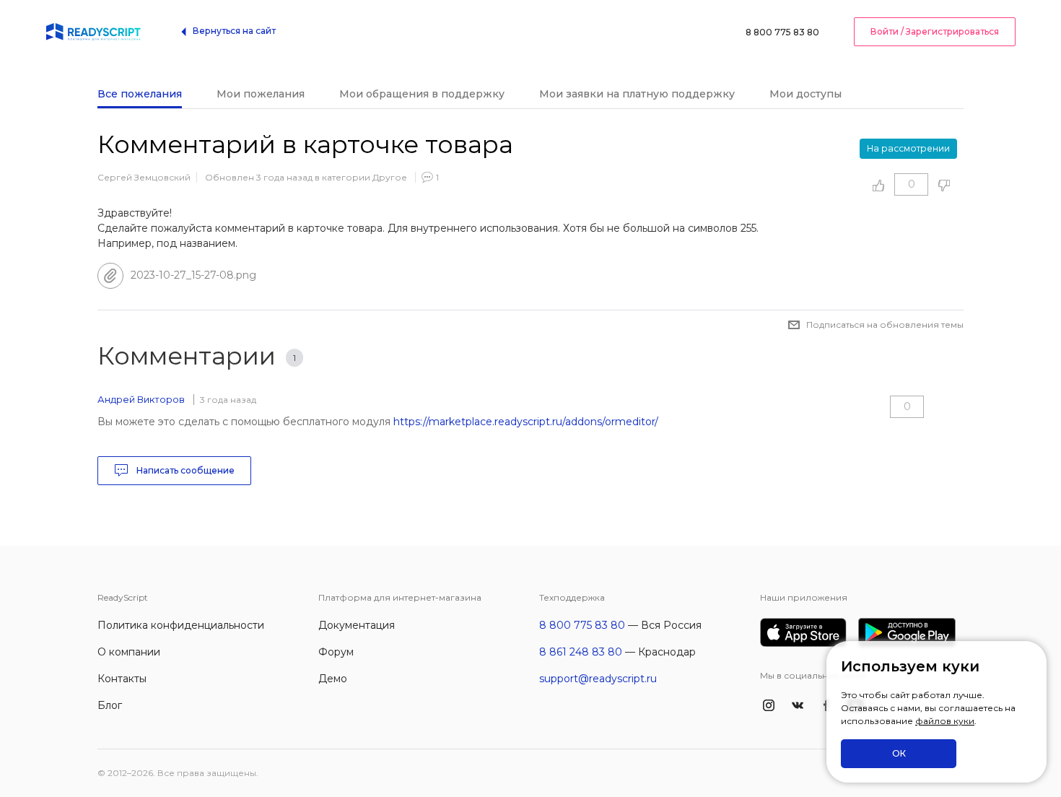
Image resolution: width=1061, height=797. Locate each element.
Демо (332, 678)
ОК (899, 753)
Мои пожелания (261, 93)
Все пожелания (139, 93)
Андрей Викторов (141, 399)
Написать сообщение (184, 470)
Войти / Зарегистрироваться (934, 31)
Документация (356, 625)
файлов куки (944, 720)
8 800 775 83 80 (782, 32)
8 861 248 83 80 (580, 651)
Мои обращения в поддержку (422, 93)
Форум (336, 651)
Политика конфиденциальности (180, 625)
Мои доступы (805, 93)
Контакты (122, 678)
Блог (109, 705)
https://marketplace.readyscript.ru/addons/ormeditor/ (525, 421)
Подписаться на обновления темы (885, 324)
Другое (389, 177)
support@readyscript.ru (598, 678)
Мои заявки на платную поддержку (637, 93)
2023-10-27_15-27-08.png (193, 275)
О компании (128, 651)
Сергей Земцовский (144, 177)
